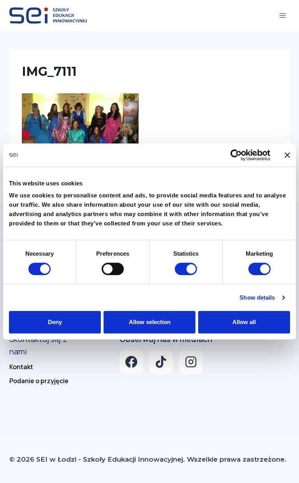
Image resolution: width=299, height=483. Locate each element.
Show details (257, 297)
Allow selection (150, 322)
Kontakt (21, 367)
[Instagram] (191, 362)
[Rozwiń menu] (282, 15)
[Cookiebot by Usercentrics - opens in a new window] (236, 155)
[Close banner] (287, 155)
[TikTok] (161, 362)
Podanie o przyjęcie (39, 381)
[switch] (113, 269)
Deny (55, 322)
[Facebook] (131, 362)
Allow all (244, 322)
